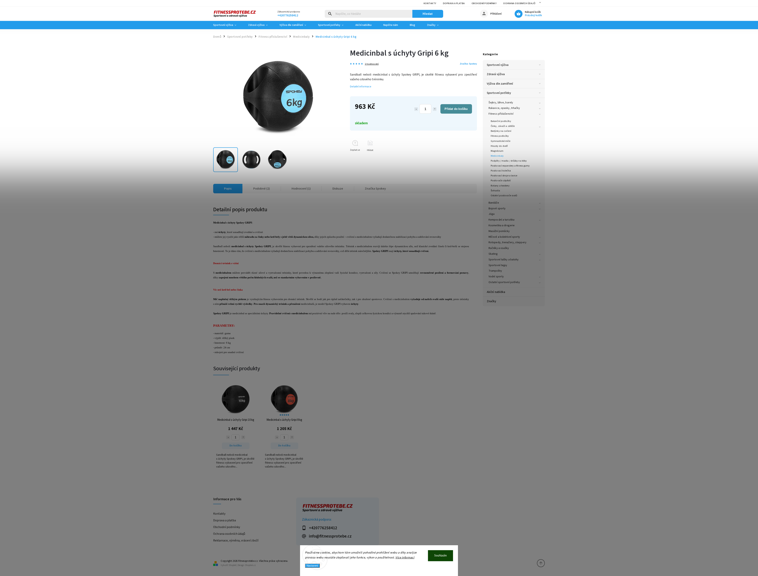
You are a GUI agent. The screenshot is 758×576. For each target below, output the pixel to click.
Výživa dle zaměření (500, 83)
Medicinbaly (497, 156)
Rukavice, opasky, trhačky (504, 108)
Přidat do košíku (456, 108)
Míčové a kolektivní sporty (504, 237)
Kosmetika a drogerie (502, 225)
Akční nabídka (496, 292)
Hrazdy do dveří (499, 146)
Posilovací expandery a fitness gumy (510, 165)
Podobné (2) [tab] (261, 188)
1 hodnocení (372, 64)
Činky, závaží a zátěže (503, 126)
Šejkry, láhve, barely (501, 103)
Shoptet (232, 565)
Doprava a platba (454, 3)
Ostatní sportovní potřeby (504, 282)
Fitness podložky (500, 136)
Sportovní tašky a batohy (504, 260)
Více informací (404, 557)
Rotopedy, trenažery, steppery (507, 242)
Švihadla (495, 190)
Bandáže (494, 203)
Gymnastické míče (500, 141)
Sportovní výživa (498, 65)
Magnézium (497, 151)
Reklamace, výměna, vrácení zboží (235, 540)
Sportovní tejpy (498, 265)
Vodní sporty (496, 277)
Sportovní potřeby (499, 93)
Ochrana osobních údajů (519, 3)
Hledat (428, 13)
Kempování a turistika (501, 220)
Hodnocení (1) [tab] (301, 188)
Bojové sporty (497, 208)
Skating (493, 254)
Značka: (468, 63)
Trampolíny (495, 271)
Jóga (491, 214)
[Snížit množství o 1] (416, 109)
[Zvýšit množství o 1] (434, 109)
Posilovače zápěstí (501, 180)
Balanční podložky (501, 121)
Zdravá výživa (496, 74)
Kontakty (430, 3)
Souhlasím (440, 556)
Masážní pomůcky (499, 231)
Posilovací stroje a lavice (504, 175)
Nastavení (312, 565)
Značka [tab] (375, 188)
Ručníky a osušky (499, 248)
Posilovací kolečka (501, 170)
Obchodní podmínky (484, 3)
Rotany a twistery (500, 185)
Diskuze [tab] (337, 188)
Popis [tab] (228, 188)
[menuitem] (227, 25)
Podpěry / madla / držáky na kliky (509, 161)
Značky (491, 301)
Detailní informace (360, 87)
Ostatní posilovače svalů (504, 195)
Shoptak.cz (250, 565)
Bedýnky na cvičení (501, 131)
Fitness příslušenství (501, 114)
